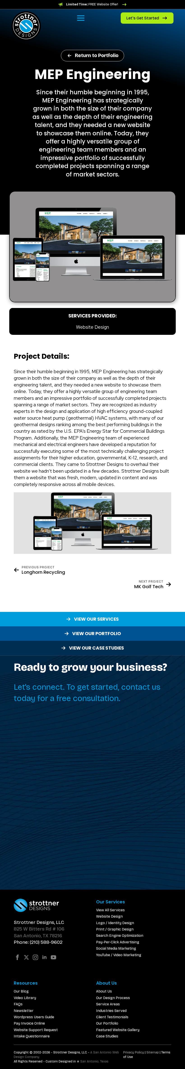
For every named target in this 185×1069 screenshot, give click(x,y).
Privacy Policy (133, 1052)
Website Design (109, 916)
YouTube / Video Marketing (118, 955)
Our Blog (21, 991)
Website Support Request (36, 1030)
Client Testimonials (112, 1017)
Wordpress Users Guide (34, 1017)
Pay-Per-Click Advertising (117, 942)
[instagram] (35, 957)
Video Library (25, 998)
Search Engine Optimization (119, 935)
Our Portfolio (107, 1023)
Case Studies (107, 1036)
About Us (104, 991)
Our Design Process (113, 998)
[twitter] (26, 957)
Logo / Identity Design (115, 923)
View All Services (110, 910)
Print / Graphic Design (115, 929)
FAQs (18, 1004)
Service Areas (108, 1004)
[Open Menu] (80, 18)
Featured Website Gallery (117, 1030)
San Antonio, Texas (94, 1061)
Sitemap (152, 1052)
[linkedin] (44, 957)
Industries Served (111, 1011)
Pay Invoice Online (29, 1023)
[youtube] (53, 957)
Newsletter (23, 1011)
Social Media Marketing (116, 948)
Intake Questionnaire (32, 1036)
